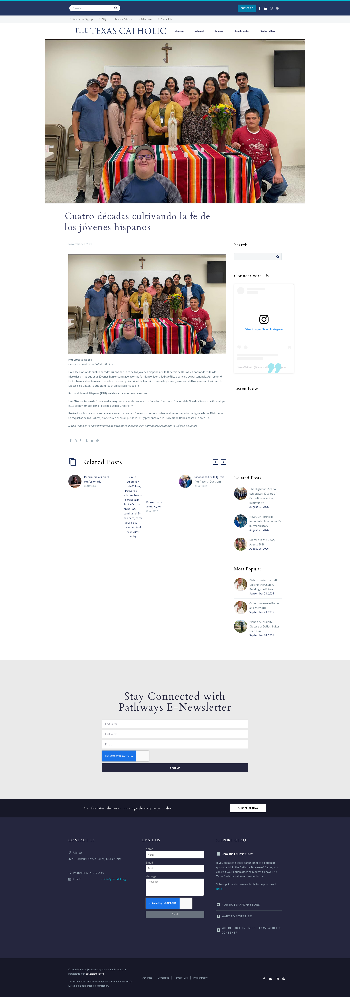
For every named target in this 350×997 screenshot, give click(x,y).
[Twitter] (76, 440)
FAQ (104, 19)
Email (149, 862)
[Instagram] (271, 8)
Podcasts (242, 31)
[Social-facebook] (260, 8)
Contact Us (166, 19)
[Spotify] (277, 8)
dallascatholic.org (95, 973)
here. (219, 889)
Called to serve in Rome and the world (264, 605)
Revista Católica (123, 19)
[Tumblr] (86, 440)
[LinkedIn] (91, 440)
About (199, 31)
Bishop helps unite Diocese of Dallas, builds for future (264, 626)
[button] (116, 8)
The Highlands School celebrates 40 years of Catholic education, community (263, 495)
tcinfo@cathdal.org (113, 879)
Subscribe (267, 31)
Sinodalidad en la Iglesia (209, 477)
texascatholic (264, 367)
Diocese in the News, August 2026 (262, 542)
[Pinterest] (81, 440)
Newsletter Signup (83, 19)
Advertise (146, 19)
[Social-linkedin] (266, 8)
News (219, 31)
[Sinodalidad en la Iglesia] (187, 481)
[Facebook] (70, 440)
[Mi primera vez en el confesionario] (76, 481)
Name (149, 849)
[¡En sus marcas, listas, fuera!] (134, 507)
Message (151, 876)
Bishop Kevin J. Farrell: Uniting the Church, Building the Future (263, 584)
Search (278, 256)
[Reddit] (97, 440)
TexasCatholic (245, 367)
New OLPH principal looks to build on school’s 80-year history (265, 521)
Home (179, 31)
